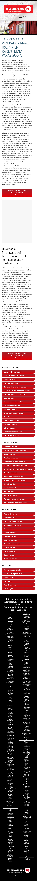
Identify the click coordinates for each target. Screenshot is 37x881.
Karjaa (10, 741)
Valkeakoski (26, 825)
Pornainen (27, 689)
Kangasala (10, 731)
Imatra (10, 695)
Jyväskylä (10, 716)
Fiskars (10, 645)
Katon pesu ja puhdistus (13, 574)
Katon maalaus (9, 454)
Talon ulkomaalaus (10, 447)
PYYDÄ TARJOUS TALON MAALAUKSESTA (17, 192)
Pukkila (27, 695)
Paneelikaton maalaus (12, 544)
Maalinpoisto (8, 577)
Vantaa (27, 828)
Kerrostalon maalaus (11, 421)
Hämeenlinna (10, 682)
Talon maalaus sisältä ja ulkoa (15, 394)
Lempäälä (10, 824)
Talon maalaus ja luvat (12, 383)
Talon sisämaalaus (10, 514)
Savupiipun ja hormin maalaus (15, 480)
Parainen (26, 657)
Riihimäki (26, 727)
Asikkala (10, 621)
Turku (26, 801)
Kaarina (10, 724)
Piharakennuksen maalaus (13, 477)
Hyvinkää (10, 680)
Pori (27, 688)
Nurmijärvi (27, 636)
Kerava (10, 761)
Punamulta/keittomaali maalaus (15, 503)
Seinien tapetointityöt (12, 570)
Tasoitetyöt (8, 589)
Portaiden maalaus (11, 559)
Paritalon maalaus (10, 417)
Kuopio (10, 794)
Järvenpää (10, 720)
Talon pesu (8, 581)
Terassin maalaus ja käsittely (14, 499)
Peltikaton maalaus (11, 458)
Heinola (10, 667)
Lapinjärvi (10, 813)
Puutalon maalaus (10, 473)
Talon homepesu (10, 585)
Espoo (10, 632)
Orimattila (27, 642)
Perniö (27, 666)
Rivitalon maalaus (10, 409)
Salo (26, 744)
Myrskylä (26, 619)
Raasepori (27, 715)
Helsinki (10, 670)
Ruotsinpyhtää (26, 733)
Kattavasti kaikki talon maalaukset (16, 387)
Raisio (26, 717)
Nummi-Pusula (26, 634)
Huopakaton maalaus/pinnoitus (15, 465)
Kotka (10, 786)
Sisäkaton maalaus (10, 540)
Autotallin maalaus (11, 495)
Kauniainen (10, 750)
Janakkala (10, 705)
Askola (10, 623)
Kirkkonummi (10, 770)
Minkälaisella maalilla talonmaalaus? (17, 391)
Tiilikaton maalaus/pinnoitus (14, 462)
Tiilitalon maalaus (10, 424)
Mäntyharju (26, 623)
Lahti (10, 809)
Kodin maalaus (9, 398)
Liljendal (10, 831)
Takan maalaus (9, 551)
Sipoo (26, 764)
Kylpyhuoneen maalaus (12, 525)
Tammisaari (26, 789)
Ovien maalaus (9, 555)
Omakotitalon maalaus (12, 406)
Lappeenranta (10, 817)
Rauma (27, 721)
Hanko (10, 660)
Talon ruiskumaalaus (11, 435)
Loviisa (10, 839)
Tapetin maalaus (10, 536)
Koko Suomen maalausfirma (14, 376)
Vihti (26, 839)
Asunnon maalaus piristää (13, 402)
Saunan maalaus (10, 529)
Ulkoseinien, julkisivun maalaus (15, 450)
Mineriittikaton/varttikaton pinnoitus (18, 469)
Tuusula (26, 804)
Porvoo (27, 691)
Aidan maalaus (9, 492)
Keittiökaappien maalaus (13, 521)
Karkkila (10, 742)
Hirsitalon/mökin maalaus (13, 432)
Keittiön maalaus (10, 518)
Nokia (26, 631)
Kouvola (10, 787)
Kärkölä (10, 804)
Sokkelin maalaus (10, 484)
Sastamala (27, 747)
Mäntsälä (26, 620)
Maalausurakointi (10, 379)
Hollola (10, 673)
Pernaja (26, 665)
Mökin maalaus (9, 428)
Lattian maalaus (9, 548)
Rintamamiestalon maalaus (14, 413)
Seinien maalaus (10, 533)
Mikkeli (10, 858)
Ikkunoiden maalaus (11, 488)
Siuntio (27, 766)
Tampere (26, 790)
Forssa (10, 647)
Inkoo (10, 697)
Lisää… (27, 861)
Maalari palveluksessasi (12, 372)
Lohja (10, 835)
